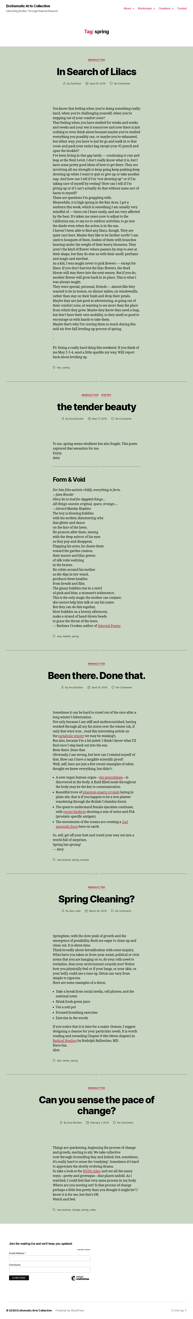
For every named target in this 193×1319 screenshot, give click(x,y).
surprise (84, 859)
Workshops (145, 8)
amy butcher (64, 859)
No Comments (122, 83)
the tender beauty (96, 406)
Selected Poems (109, 626)
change (76, 1209)
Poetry (106, 395)
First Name (14, 1265)
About (127, 8)
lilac (59, 367)
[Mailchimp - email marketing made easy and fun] (80, 1280)
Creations (165, 8)
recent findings (74, 812)
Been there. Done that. (96, 675)
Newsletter (96, 60)
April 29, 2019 (97, 83)
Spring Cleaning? (96, 899)
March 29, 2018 (97, 910)
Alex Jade (75, 910)
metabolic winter (71, 736)
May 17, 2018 (99, 418)
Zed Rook (75, 83)
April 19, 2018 (99, 687)
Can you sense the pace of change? (96, 1105)
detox (66, 1060)
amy (59, 636)
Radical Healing (65, 1041)
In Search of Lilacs (96, 71)
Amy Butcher (76, 418)
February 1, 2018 (99, 1122)
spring (66, 367)
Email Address (17, 1253)
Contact (182, 8)
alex (59, 1060)
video (93, 1209)
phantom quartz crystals (101, 792)
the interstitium (111, 777)
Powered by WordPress (69, 1310)
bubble (67, 636)
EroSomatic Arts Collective (28, 6)
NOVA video (92, 1171)
